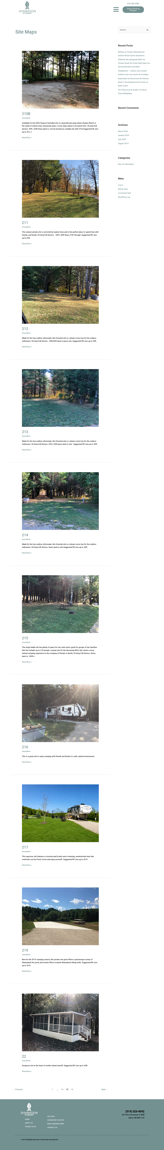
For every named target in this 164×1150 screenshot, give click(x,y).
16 (72, 1089)
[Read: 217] (60, 813)
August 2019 (123, 143)
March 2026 (123, 131)
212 (25, 329)
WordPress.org (124, 197)
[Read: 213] (60, 398)
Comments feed (124, 193)
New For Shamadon (126, 164)
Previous (18, 1089)
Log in (120, 185)
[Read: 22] (60, 1022)
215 (25, 638)
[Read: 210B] (60, 80)
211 (25, 223)
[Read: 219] (60, 916)
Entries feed (123, 189)
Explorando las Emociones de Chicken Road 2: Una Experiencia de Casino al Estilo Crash (133, 82)
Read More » (27, 137)
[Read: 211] (60, 189)
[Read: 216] (60, 713)
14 (62, 1089)
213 (25, 432)
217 (25, 847)
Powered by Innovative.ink (49, 1139)
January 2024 (123, 135)
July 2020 (122, 139)
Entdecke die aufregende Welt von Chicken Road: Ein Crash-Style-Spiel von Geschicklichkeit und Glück (134, 63)
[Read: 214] (60, 501)
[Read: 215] (60, 604)
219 (25, 950)
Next (105, 1089)
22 (24, 1056)
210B (26, 114)
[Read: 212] (60, 295)
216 (25, 747)
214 (25, 535)
